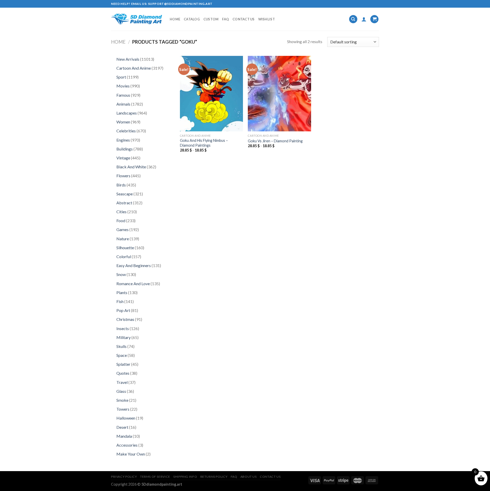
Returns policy (214, 477)
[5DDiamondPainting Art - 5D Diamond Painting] (136, 19)
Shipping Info (185, 477)
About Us (248, 477)
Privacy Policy (124, 477)
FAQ (225, 19)
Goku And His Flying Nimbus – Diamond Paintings (204, 142)
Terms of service (155, 477)
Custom (211, 19)
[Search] (353, 19)
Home (175, 19)
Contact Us (243, 19)
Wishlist (266, 19)
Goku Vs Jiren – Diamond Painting (275, 141)
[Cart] (374, 19)
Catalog (192, 19)
